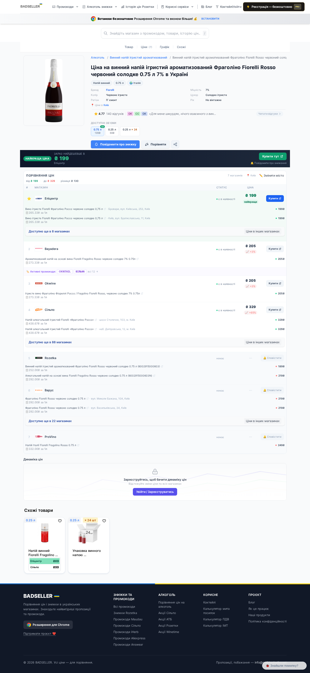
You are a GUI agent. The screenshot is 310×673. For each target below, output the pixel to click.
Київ (106, 105)
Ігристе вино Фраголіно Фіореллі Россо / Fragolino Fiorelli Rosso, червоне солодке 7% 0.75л (82, 293)
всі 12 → (93, 271)
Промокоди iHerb (126, 632)
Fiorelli (110, 89)
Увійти (237, 6)
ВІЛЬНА (80, 271)
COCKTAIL (65, 271)
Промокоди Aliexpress (129, 638)
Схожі (181, 47)
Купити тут (270, 156)
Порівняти (158, 144)
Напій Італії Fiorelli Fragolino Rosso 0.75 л (50, 445)
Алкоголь (99, 57)
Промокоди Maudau (127, 619)
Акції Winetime (168, 632)
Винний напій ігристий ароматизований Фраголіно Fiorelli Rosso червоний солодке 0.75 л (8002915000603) (92, 366)
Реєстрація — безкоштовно (276, 6)
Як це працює (258, 608)
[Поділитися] (175, 144)
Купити (273, 198)
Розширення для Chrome (51, 624)
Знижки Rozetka (125, 613)
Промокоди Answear (128, 644)
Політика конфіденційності (267, 621)
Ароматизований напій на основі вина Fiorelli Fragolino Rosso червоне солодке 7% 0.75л (80, 258)
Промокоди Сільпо (127, 625)
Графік (164, 47)
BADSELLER (38, 596)
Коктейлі (209, 602)
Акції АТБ (165, 619)
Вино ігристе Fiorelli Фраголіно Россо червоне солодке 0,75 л (64, 208)
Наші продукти (259, 615)
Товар (129, 47)
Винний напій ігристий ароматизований (140, 57)
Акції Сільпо (167, 613)
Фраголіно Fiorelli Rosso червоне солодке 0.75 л (55, 398)
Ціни (146, 47)
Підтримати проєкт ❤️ (39, 633)
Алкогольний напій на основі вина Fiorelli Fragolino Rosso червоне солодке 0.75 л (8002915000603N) (88, 375)
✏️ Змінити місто (271, 175)
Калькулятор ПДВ (216, 619)
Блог (251, 602)
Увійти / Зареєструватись (155, 491)
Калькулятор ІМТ (215, 625)
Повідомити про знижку (118, 144)
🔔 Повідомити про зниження (269, 163)
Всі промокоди (124, 606)
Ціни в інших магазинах (263, 231)
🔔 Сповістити (272, 357)
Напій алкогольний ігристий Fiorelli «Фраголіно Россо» (59, 319)
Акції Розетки (168, 625)
